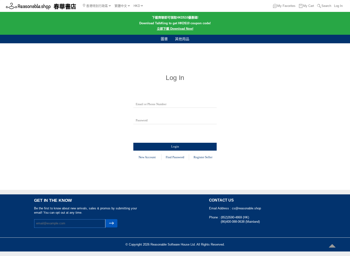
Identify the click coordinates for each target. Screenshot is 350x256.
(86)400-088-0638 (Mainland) (240, 221)
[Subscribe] (111, 223)
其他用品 (182, 39)
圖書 (164, 39)
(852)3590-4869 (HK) (235, 217)
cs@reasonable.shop (246, 208)
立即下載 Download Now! (175, 28)
